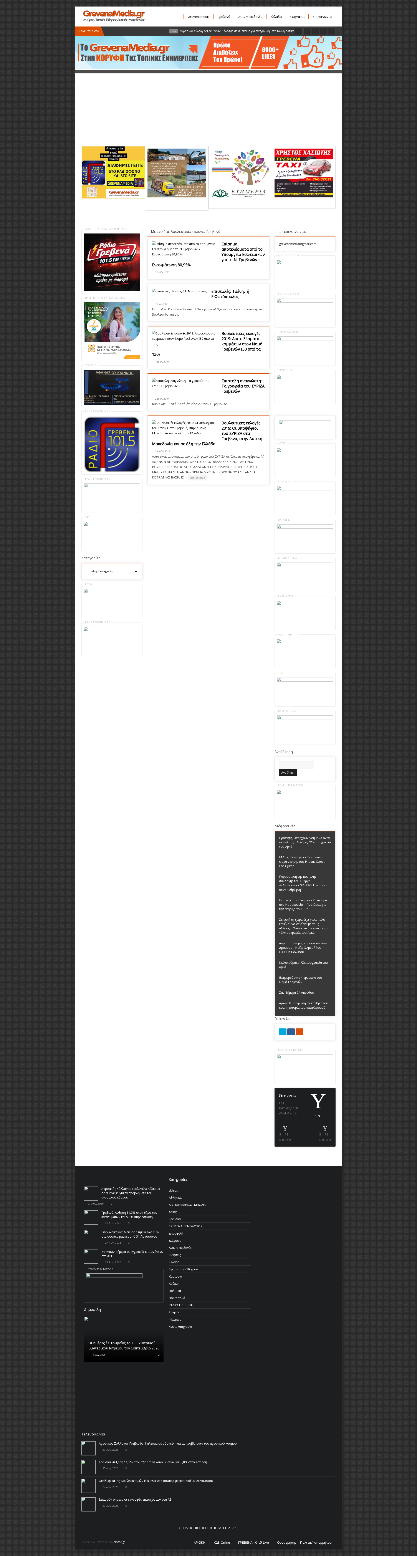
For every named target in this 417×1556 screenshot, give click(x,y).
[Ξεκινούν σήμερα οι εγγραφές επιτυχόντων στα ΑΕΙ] (91, 1257)
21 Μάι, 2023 (162, 272)
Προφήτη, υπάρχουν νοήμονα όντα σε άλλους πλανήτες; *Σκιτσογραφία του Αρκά (305, 842)
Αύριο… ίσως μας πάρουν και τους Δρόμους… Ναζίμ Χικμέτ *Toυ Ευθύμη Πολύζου (303, 947)
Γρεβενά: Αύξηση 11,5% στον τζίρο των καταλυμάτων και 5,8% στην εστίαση (129, 1214)
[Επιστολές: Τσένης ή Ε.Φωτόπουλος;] (179, 291)
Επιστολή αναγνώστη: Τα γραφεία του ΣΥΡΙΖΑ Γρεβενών (243, 386)
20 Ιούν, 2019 (162, 451)
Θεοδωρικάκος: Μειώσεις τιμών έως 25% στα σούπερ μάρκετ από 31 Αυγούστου (130, 1234)
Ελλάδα (276, 16)
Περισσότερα (197, 477)
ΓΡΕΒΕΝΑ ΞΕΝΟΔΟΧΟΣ (185, 1226)
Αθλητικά (175, 1197)
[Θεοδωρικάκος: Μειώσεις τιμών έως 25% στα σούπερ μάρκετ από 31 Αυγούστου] (91, 1237)
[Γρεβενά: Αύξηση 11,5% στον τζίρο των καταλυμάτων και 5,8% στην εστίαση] (91, 1217)
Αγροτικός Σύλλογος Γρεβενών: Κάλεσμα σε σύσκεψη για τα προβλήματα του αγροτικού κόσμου (130, 1193)
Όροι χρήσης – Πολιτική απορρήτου (304, 1542)
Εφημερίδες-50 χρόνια (184, 1269)
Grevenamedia (199, 16)
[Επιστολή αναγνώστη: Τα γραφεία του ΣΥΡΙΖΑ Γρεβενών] (184, 383)
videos (173, 1190)
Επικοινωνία (322, 16)
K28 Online (222, 1542)
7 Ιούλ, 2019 (162, 361)
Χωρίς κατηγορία (180, 1326)
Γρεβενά (224, 16)
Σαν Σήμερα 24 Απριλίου (296, 992)
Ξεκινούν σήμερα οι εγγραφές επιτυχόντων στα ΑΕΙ (135, 1499)
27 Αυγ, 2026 (96, 1203)
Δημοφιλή (176, 1233)
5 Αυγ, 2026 (97, 1362)
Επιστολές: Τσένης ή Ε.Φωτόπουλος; (230, 294)
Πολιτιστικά (177, 1298)
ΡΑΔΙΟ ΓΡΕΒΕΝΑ (181, 1305)
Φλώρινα (175, 1319)
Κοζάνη (174, 1283)
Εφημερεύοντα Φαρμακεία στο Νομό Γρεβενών (300, 979)
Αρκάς (173, 1212)
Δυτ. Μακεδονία (250, 16)
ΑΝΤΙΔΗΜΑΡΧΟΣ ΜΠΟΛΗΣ (188, 1205)
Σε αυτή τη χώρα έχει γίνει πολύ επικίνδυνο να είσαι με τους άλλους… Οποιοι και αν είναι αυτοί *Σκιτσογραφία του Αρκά (303, 926)
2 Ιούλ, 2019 (162, 398)
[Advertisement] (208, 115)
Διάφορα (175, 1240)
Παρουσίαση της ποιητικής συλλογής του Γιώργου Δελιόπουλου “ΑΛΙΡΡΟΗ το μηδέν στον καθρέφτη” (303, 883)
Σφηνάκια (297, 16)
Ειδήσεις (175, 1255)
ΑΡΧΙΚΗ (200, 1542)
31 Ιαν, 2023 (162, 304)
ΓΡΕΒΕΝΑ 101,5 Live (253, 1542)
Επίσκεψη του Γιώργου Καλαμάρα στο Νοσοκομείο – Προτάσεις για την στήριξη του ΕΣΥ (303, 904)
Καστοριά (175, 1276)
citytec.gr (119, 1542)
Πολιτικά (175, 1291)
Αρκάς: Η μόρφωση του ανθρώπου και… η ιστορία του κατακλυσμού (303, 1005)
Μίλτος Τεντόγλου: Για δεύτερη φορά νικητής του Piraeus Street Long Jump (302, 861)
